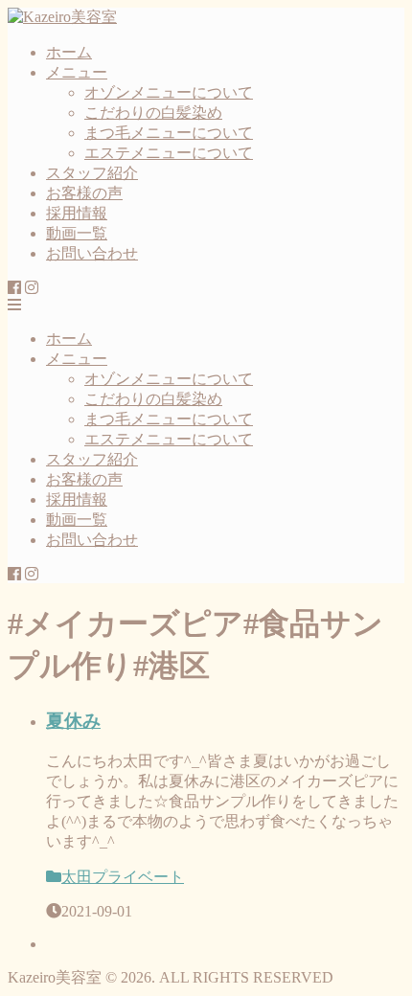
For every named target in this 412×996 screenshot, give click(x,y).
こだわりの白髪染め (153, 112)
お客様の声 (84, 193)
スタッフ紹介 (92, 173)
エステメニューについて (168, 153)
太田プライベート (122, 877)
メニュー (76, 72)
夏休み (73, 721)
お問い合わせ (92, 253)
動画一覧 (76, 233)
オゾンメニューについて (168, 92)
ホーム (69, 52)
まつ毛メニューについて (168, 132)
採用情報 (76, 213)
